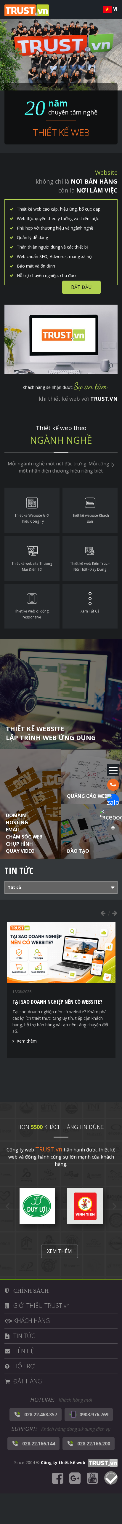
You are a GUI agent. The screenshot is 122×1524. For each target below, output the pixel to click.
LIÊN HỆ (23, 1351)
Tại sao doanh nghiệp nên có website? (57, 1001)
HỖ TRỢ (24, 1366)
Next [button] (115, 913)
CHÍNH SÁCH (31, 1291)
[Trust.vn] (102, 1462)
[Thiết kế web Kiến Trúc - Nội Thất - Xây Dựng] (90, 558)
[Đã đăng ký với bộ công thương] (111, 1478)
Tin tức (18, 871)
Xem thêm (27, 1041)
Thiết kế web (61, 132)
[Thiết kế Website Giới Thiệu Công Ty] (32, 510)
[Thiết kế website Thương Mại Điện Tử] (32, 558)
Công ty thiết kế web (63, 1462)
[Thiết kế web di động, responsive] (32, 606)
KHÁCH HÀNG (31, 1321)
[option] (61, 990)
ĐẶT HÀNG (27, 1381)
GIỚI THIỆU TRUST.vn (41, 1306)
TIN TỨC (24, 1336)
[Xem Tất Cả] (90, 606)
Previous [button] (103, 913)
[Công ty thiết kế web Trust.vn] (26, 10)
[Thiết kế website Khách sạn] (90, 510)
